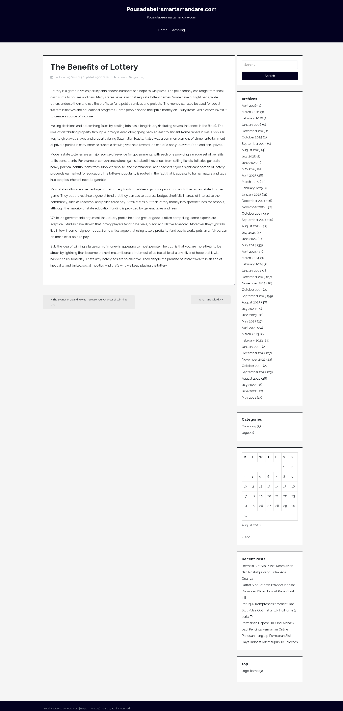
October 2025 (252, 137)
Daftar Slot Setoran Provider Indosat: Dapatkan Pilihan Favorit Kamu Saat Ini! (269, 591)
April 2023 (249, 328)
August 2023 (251, 302)
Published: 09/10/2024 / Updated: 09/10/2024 (82, 77)
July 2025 (249, 156)
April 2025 (249, 175)
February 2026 (252, 118)
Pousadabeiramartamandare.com (172, 9)
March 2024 (250, 258)
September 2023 (254, 296)
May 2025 (249, 169)
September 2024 (254, 220)
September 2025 (254, 144)
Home (162, 30)
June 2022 (249, 391)
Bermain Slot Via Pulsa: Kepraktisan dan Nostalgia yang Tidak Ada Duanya (267, 572)
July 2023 (249, 309)
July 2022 (249, 385)
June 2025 (249, 163)
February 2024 (252, 264)
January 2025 (251, 194)
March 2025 (250, 182)
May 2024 (249, 245)
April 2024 (249, 251)
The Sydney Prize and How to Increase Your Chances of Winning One (89, 302)
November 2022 (254, 359)
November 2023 (254, 283)
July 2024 (249, 232)
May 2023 (249, 321)
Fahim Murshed (121, 708)
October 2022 (252, 366)
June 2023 (249, 315)
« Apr (246, 537)
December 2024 (254, 201)
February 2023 (252, 340)
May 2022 (249, 397)
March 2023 (250, 334)
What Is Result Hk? (210, 299)
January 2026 (251, 125)
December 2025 (253, 131)
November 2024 (254, 207)
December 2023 (253, 277)
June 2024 (249, 239)
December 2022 (253, 353)
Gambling (178, 30)
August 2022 (251, 378)
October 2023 (252, 290)
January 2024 (251, 271)
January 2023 (251, 347)
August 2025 (251, 150)
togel (246, 433)
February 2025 (252, 188)
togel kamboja (252, 671)
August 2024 (251, 226)
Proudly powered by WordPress (61, 708)
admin (121, 77)
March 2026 (250, 112)
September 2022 (254, 372)
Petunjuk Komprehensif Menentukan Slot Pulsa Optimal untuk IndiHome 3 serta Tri (269, 610)
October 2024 (252, 213)
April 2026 (249, 105)
